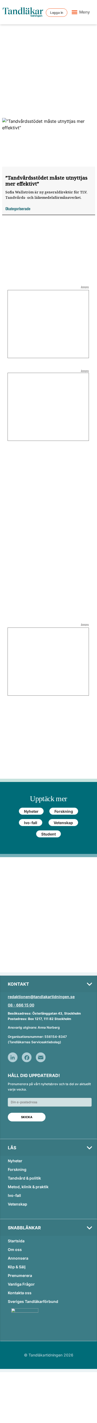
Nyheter (15, 1160)
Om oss (15, 1249)
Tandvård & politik (24, 1178)
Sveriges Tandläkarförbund (33, 1301)
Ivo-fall (14, 1195)
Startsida (16, 1241)
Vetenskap (17, 1204)
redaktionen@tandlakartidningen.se (41, 996)
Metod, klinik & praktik (28, 1186)
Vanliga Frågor (21, 1284)
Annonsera (18, 1258)
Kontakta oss (20, 1292)
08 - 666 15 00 (21, 1005)
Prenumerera (20, 1275)
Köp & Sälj (17, 1266)
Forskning (17, 1169)
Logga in (56, 13)
